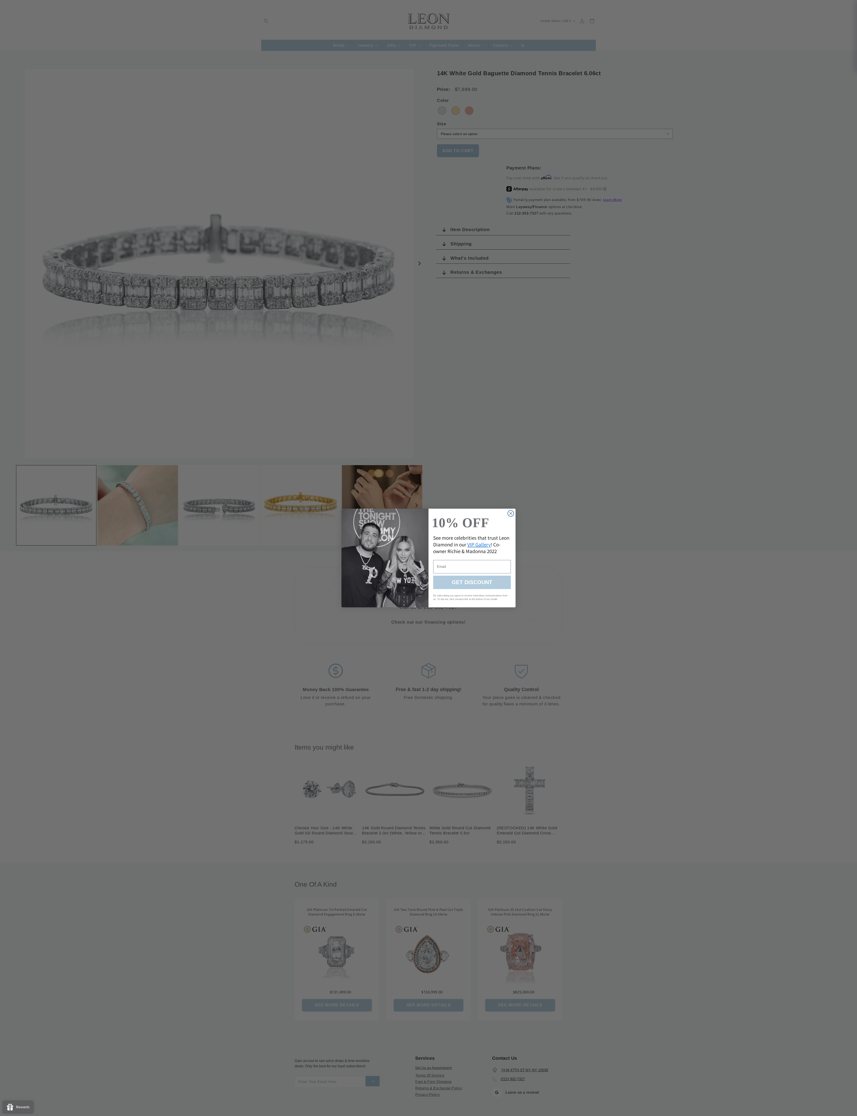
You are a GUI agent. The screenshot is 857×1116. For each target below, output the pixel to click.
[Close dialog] (511, 513)
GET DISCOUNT (472, 582)
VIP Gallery (479, 544)
